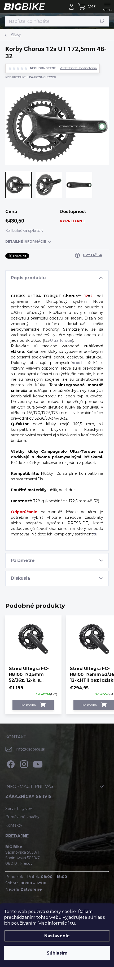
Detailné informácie (25, 241)
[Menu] (107, 6)
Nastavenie (57, 935)
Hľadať (102, 21)
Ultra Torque (61, 340)
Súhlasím (57, 953)
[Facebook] (10, 763)
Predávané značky (22, 816)
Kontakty (13, 825)
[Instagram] (23, 763)
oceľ (77, 362)
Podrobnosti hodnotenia (78, 68)
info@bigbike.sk (30, 749)
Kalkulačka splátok (24, 230)
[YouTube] (38, 763)
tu (72, 923)
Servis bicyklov (18, 808)
